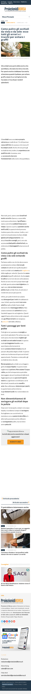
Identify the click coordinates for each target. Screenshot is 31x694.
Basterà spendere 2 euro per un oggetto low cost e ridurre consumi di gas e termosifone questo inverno (15, 530)
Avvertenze (16, 2)
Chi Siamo (3, 2)
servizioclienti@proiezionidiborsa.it (13, 675)
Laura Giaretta (10, 22)
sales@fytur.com (7, 668)
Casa (6, 21)
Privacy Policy (18, 684)
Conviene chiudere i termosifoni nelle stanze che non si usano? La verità (14, 553)
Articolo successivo (20, 502)
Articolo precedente (11, 498)
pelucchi (5, 322)
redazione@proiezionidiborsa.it (12, 662)
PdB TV (10, 3)
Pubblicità (23, 2)
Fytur (25, 688)
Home (2, 21)
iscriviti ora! (15, 442)
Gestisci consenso (7, 684)
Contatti (10, 2)
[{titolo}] (15, 12)
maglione (25, 270)
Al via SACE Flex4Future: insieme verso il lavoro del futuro (15, 584)
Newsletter (4, 3)
